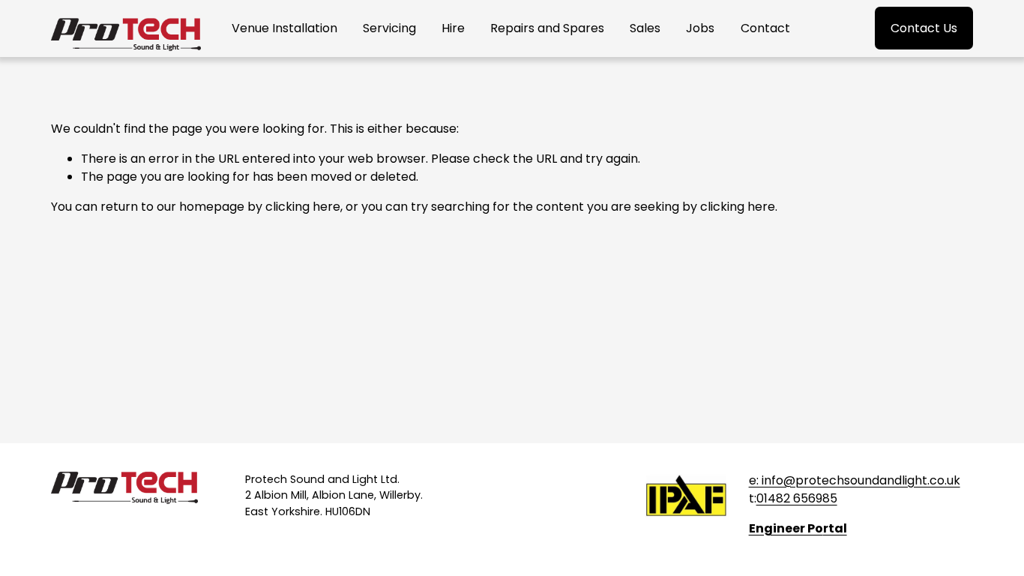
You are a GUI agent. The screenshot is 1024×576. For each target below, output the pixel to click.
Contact (765, 28)
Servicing (389, 28)
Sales (645, 28)
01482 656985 (796, 498)
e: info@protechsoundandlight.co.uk (854, 480)
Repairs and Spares (547, 28)
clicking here (302, 206)
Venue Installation (284, 28)
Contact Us (924, 28)
